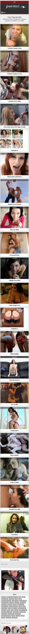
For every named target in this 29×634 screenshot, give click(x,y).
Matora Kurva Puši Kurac (14, 176)
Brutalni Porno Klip (14, 509)
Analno (23, 597)
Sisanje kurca (11, 614)
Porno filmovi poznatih (7, 612)
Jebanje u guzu (5, 606)
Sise (20, 156)
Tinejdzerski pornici (6, 616)
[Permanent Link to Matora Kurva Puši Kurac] (14, 164)
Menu (4, 12)
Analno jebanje (5, 599)
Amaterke (4, 597)
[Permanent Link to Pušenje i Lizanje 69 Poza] (14, 61)
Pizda (12, 610)
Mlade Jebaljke (14, 354)
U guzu (22, 616)
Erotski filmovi (23, 601)
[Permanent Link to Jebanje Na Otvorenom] (14, 191)
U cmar (13, 616)
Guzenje (14, 604)
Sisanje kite (4, 614)
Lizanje (9, 608)
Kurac (20, 606)
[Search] (15, 2)
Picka (8, 610)
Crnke (20, 599)
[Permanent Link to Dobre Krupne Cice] (14, 293)
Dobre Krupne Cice (14, 305)
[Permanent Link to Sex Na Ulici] (14, 392)
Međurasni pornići (22, 608)
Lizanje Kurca (14, 430)
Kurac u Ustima (14, 229)
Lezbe (24, 606)
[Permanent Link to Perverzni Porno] (14, 243)
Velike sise (8, 617)
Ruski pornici (22, 612)
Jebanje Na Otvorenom (14, 204)
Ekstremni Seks (14, 560)
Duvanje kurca (15, 601)
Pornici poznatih (23, 610)
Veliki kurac (14, 617)
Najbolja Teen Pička (14, 280)
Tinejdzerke (19, 210)
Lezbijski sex (4, 608)
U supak (3, 617)
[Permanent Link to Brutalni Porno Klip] (14, 496)
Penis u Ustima (14, 482)
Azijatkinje (11, 599)
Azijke (16, 599)
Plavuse (16, 610)
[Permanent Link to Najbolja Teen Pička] (14, 268)
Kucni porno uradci (13, 606)
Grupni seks (22, 602)
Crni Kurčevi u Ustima (14, 101)
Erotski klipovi (5, 602)
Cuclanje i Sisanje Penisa (15, 48)
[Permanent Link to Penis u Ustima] (14, 469)
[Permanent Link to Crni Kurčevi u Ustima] (14, 88)
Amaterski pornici (10, 28)
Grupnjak (10, 604)
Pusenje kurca (19, 28)
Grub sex (17, 602)
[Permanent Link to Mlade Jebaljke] (14, 341)
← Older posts (3, 564)
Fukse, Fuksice (14, 455)
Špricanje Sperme (14, 380)
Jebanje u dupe (21, 604)
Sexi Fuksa (14, 534)
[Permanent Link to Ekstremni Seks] (14, 547)
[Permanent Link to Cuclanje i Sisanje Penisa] (14, 35)
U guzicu (18, 616)
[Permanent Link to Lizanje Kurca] (14, 418)
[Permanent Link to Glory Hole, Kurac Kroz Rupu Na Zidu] (14, 114)
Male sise (14, 608)
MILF (9, 156)
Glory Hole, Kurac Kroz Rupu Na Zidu (14, 127)
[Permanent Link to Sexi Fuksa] (14, 522)
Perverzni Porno (14, 255)
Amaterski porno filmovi (12, 597)
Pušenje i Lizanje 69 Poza (14, 74)
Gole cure (12, 602)
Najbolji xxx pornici (6, 623)
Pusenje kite (15, 612)
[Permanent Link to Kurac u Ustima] (14, 217)
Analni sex (11, 236)
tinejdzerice (17, 614)
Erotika (14, 515)
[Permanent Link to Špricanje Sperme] (14, 367)
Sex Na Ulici (14, 404)
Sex (15, 210)
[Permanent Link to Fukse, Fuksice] (14, 443)
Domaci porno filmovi (6, 601)
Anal (20, 597)
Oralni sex (4, 610)
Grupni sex (4, 604)
